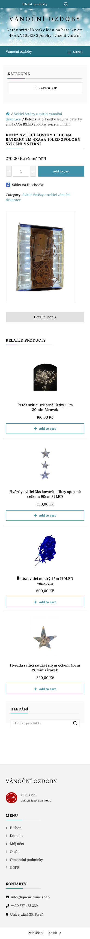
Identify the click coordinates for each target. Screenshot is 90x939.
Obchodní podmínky (26, 859)
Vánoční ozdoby (19, 51)
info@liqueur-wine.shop (30, 897)
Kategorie (47, 88)
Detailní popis (45, 317)
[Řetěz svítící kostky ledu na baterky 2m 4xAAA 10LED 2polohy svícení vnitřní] (40, 257)
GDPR (14, 867)
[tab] (45, 317)
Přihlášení (36, 933)
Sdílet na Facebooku (28, 185)
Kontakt (16, 835)
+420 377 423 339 (24, 905)
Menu (77, 52)
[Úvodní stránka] (8, 114)
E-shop (15, 828)
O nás (14, 851)
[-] (9, 171)
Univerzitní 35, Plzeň (26, 914)
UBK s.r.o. (28, 795)
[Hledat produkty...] (66, 4)
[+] (33, 171)
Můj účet (17, 843)
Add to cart (61, 171)
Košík (54, 933)
